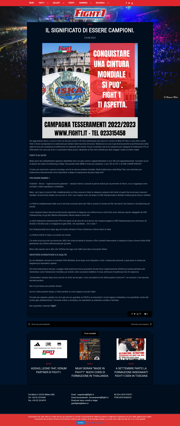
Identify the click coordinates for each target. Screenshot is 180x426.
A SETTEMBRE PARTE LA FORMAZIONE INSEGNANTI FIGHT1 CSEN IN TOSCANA (131, 372)
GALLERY (56, 3)
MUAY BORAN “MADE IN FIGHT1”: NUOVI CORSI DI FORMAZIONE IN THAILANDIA (90, 372)
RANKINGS (83, 3)
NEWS (31, 3)
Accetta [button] (80, 423)
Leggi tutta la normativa (94, 422)
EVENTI (71, 3)
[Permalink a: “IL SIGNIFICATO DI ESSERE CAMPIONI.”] (90, 90)
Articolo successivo (140, 324)
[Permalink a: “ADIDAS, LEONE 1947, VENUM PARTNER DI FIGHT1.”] (49, 349)
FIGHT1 (41, 3)
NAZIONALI (100, 3)
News (90, 24)
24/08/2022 (90, 37)
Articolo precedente (40, 324)
